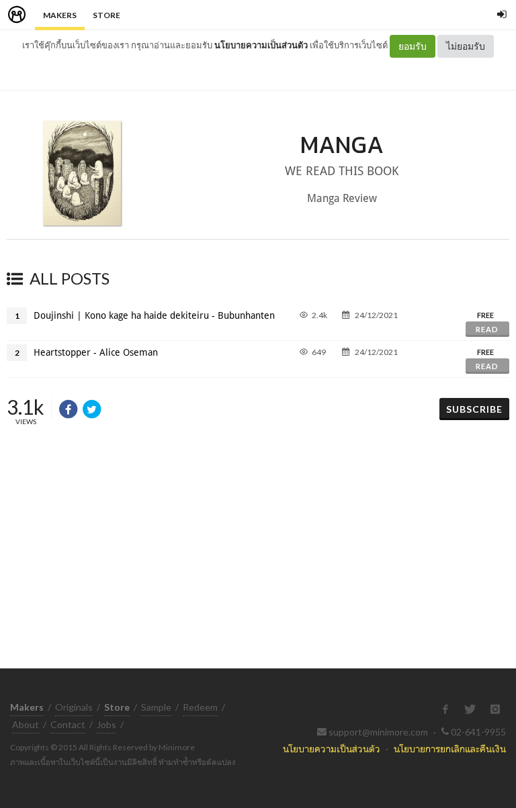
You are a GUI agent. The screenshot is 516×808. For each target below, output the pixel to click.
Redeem (200, 707)
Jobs (106, 724)
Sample (156, 707)
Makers (60, 15)
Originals (74, 707)
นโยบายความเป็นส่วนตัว (261, 45)
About (25, 724)
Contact (67, 724)
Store (106, 15)
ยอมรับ (412, 46)
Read (487, 329)
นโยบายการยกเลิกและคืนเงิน (450, 748)
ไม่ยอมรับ (465, 46)
